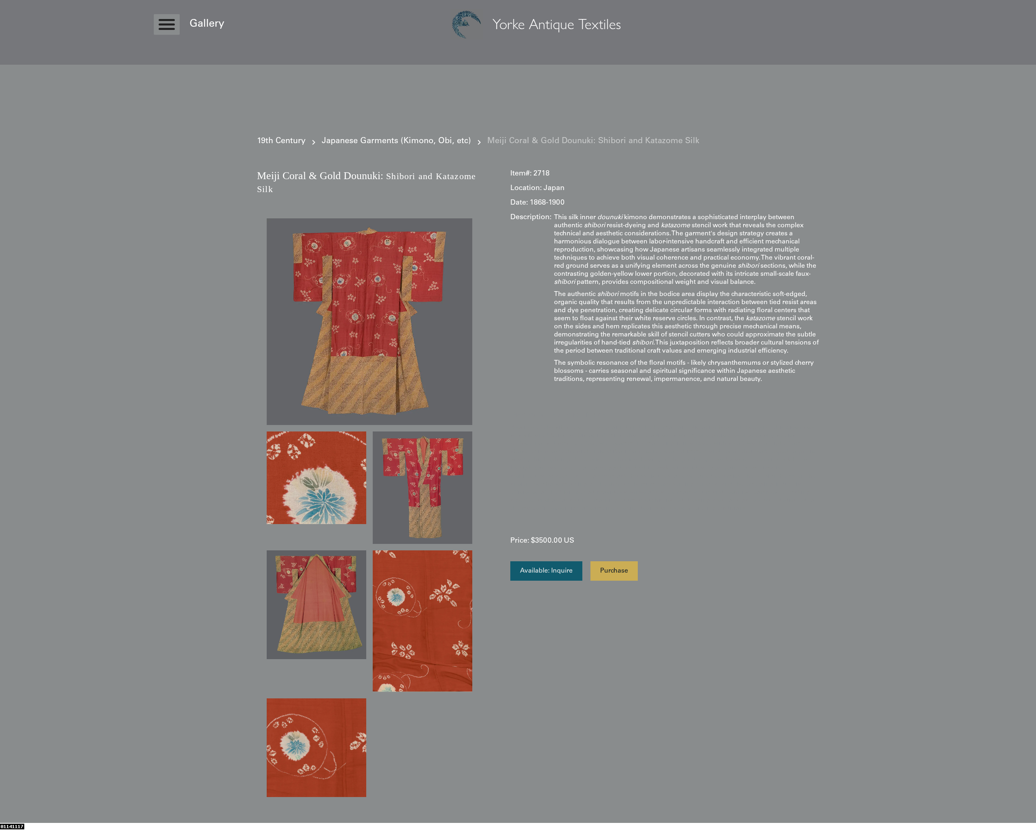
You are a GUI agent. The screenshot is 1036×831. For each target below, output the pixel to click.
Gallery (206, 24)
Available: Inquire (546, 571)
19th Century (281, 141)
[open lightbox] (369, 321)
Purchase (614, 571)
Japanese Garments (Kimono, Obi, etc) (396, 141)
